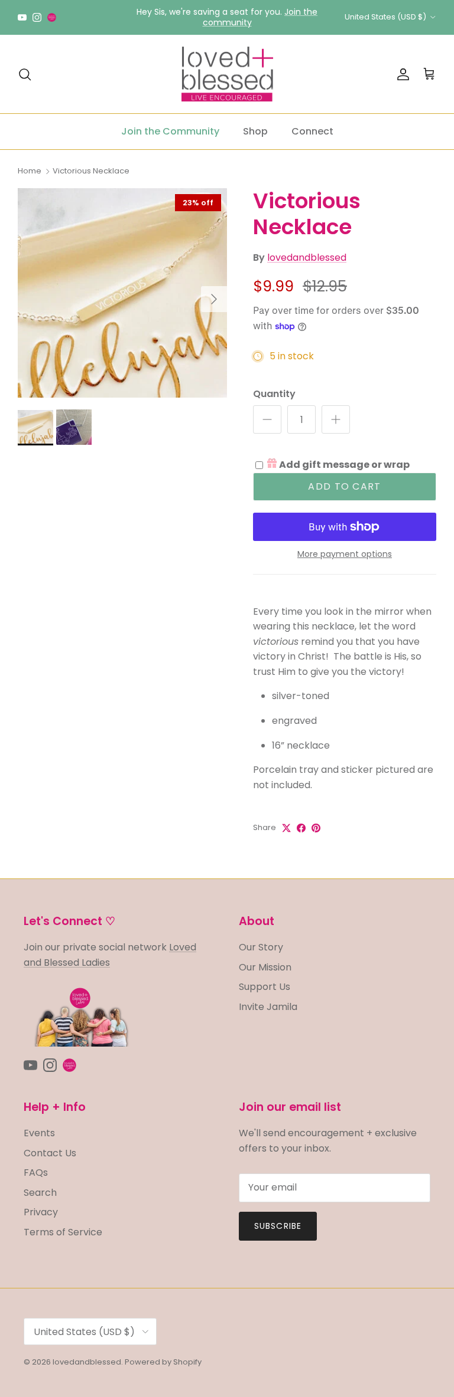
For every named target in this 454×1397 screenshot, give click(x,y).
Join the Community (170, 131)
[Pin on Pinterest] (316, 828)
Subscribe (277, 1226)
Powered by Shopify (163, 1362)
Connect (312, 131)
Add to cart (344, 486)
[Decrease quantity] (267, 419)
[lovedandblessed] (227, 74)
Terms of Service (63, 1232)
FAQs (36, 1172)
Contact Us (50, 1153)
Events (39, 1133)
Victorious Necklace (91, 170)
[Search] (25, 74)
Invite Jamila (268, 1007)
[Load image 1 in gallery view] (122, 293)
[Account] (400, 74)
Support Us (264, 986)
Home (29, 170)
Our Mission (265, 967)
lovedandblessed (306, 257)
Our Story (261, 947)
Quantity (274, 394)
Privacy (41, 1212)
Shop (255, 131)
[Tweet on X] (286, 828)
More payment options (344, 554)
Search (40, 1192)
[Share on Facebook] (301, 828)
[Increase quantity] (336, 419)
